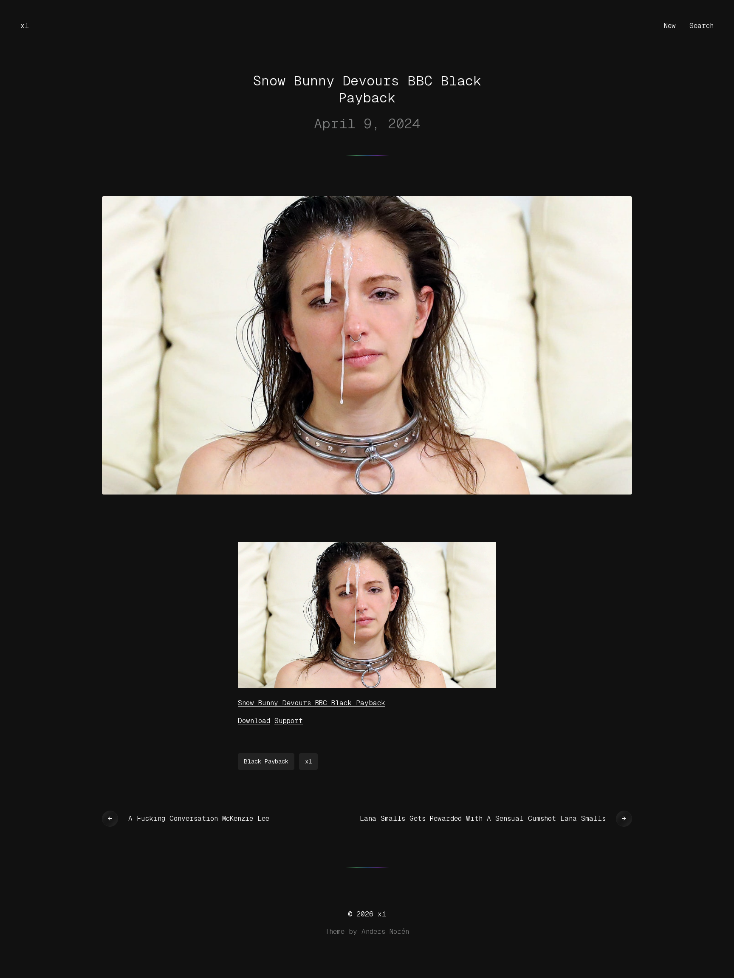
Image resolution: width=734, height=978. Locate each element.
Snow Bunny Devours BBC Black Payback (311, 703)
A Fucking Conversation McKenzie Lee (198, 818)
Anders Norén (385, 931)
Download (254, 721)
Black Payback (266, 761)
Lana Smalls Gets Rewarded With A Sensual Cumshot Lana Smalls (483, 818)
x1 (24, 26)
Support (288, 721)
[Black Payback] (367, 685)
